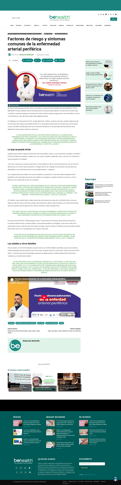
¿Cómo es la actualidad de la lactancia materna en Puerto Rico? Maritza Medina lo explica (32, 422)
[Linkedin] (103, 14)
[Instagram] (101, 14)
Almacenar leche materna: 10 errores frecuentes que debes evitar (97, 431)
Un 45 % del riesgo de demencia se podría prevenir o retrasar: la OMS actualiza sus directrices (65, 422)
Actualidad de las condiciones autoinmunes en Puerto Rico (102, 201)
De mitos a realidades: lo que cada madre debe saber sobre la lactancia (32, 431)
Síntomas (41, 323)
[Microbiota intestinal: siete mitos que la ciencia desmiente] (108, 109)
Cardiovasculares (61, 33)
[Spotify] (106, 14)
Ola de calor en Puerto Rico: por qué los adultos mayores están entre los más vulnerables (65, 444)
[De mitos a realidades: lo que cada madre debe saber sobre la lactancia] (17, 432)
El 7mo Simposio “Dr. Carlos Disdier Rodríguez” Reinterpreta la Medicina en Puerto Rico (104, 186)
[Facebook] (98, 14)
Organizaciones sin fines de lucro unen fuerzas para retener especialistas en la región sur (103, 194)
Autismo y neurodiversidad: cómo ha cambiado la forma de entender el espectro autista (32, 440)
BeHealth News (14, 382)
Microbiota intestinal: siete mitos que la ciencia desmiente (93, 108)
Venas (61, 323)
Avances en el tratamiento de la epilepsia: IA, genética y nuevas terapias (94, 97)
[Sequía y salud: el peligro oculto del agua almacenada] (44, 382)
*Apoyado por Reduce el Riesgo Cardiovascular (25, 33)
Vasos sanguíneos (51, 323)
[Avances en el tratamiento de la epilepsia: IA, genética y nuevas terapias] (108, 98)
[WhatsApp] (113, 14)
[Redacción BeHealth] (9, 54)
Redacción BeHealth (26, 54)
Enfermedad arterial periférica (25, 323)
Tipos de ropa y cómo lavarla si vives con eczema (64, 331)
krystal (37, 383)
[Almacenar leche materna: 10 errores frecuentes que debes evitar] (83, 432)
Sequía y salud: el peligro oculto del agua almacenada (43, 388)
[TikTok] (108, 14)
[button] (115, 479)
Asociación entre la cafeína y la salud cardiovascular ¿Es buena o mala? (68, 387)
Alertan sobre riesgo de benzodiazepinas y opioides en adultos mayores (18, 387)
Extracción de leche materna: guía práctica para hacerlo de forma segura (97, 440)
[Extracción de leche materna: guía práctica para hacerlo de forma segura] (83, 441)
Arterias (11, 323)
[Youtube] (116, 14)
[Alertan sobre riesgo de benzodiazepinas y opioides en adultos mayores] (19, 382)
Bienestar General (65, 382)
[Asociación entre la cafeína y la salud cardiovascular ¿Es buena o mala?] (108, 87)
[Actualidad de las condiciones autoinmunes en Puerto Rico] (89, 201)
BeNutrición (48, 33)
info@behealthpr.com (89, 474)
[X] (111, 14)
